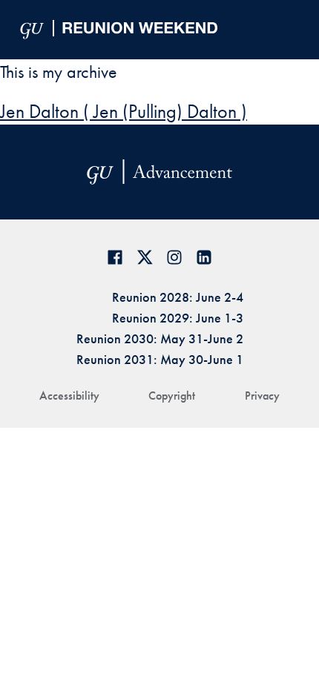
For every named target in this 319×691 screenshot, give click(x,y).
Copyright (171, 395)
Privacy (262, 395)
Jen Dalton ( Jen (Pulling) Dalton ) (123, 111)
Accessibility (69, 395)
